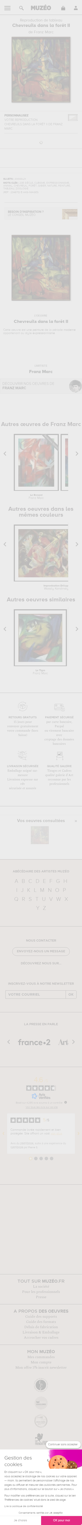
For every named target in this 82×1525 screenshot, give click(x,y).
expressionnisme (44, 333)
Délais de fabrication (41, 1327)
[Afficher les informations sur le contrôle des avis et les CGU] (65, 1102)
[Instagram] (38, 974)
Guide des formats (41, 1322)
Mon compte (41, 1362)
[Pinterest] (44, 974)
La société (41, 1286)
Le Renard (36, 497)
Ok (71, 994)
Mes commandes (41, 1357)
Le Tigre (40, 672)
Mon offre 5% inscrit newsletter (41, 1367)
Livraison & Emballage (41, 1332)
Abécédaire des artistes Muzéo (41, 871)
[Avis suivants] (78, 1134)
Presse (41, 1297)
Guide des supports (41, 1316)
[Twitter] (50, 974)
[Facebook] (31, 974)
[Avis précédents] (3, 1134)
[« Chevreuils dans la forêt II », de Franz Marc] (40, 835)
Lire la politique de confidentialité (23, 1506)
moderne (70, 329)
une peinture (35, 329)
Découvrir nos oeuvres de (28, 386)
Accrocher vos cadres (41, 1337)
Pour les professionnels (41, 1292)
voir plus (56, 1133)
